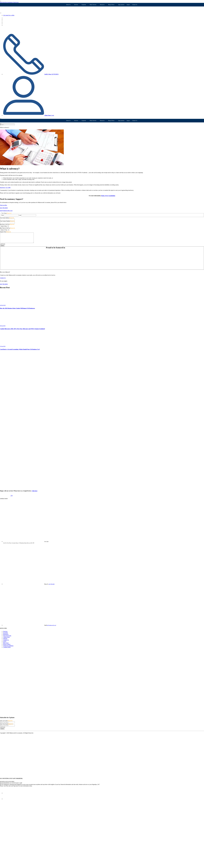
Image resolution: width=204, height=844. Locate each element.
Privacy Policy (7, 644)
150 (11, 495)
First (2, 215)
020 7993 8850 (4, 208)
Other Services (93, 4)
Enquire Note (5, 231)
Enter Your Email (6, 724)
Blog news (6, 642)
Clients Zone (6, 637)
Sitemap (5, 638)
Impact (128, 4)
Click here (34, 491)
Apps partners (121, 4)
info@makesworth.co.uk (6, 210)
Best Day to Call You (7, 224)
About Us (68, 4)
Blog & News (111, 4)
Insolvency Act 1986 (5, 187)
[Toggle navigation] (0, 118)
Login (49, 115)
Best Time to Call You (7, 228)
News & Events (7, 635)
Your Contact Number (7, 221)
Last (20, 215)
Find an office (3, 205)
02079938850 (51, 74)
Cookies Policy (7, 647)
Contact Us (134, 4)
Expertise (84, 4)
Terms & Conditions (8, 645)
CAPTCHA (2, 244)
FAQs (4, 641)
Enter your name (6, 720)
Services (76, 4)
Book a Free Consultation (108, 195)
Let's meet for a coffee (8, 15)
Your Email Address (7, 217)
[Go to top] (20, 775)
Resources (102, 4)
